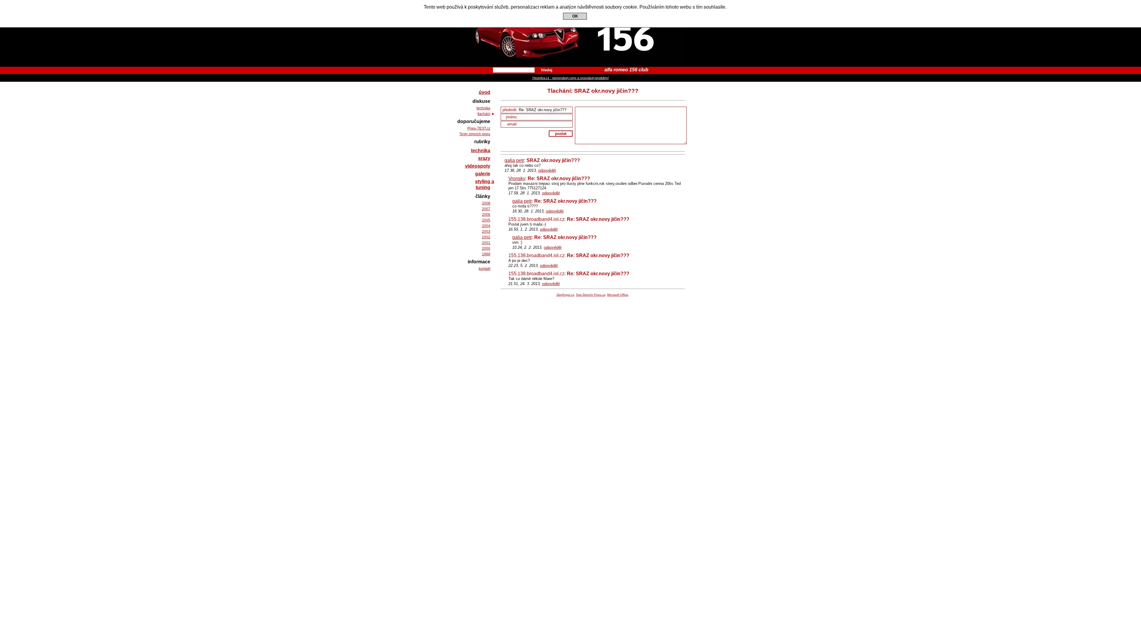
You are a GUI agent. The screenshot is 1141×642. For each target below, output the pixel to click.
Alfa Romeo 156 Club (571, 5)
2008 (486, 203)
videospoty (477, 166)
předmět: (510, 110)
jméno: (512, 117)
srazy (484, 158)
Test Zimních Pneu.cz (590, 294)
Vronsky (516, 178)
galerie (482, 173)
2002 (486, 237)
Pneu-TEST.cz (478, 128)
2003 (486, 231)
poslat (560, 133)
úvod (484, 92)
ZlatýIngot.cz (565, 294)
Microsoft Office (617, 294)
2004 (486, 226)
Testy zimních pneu (474, 134)
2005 (486, 220)
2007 (486, 209)
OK (575, 16)
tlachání (483, 114)
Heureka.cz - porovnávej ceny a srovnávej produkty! (570, 78)
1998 (486, 254)
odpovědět (547, 170)
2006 (486, 215)
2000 (486, 248)
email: (513, 124)
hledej (546, 70)
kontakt (484, 269)
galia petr (514, 160)
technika (483, 108)
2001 (486, 243)
